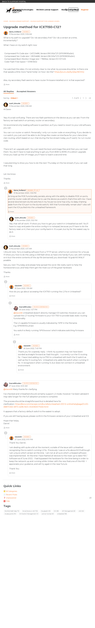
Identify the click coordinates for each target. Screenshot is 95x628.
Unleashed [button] (62, 514)
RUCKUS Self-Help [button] (12, 511)
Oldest (14, 98)
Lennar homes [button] (48, 514)
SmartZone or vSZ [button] (30, 511)
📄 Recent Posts (10, 495)
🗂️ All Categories (10, 491)
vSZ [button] (81, 511)
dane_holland (15, 32)
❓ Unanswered (47, 498)
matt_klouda (14, 103)
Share (6, 85)
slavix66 (18, 286)
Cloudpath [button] (46, 511)
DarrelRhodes (25, 307)
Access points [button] (10, 514)
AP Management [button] (68, 511)
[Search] (66, 10)
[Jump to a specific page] (90, 98)
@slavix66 (18, 313)
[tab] (8, 91)
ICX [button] (56, 511)
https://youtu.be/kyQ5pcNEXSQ (69, 72)
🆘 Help (6, 501)
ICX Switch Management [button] (28, 514)
